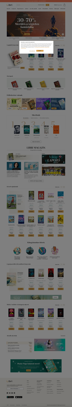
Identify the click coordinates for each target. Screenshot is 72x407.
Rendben (39, 50)
